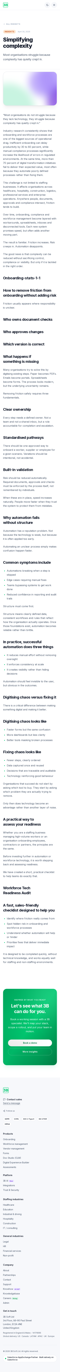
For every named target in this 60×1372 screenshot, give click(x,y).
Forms (6, 1153)
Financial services (12, 1251)
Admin (6, 1303)
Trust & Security (11, 1190)
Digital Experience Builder (16, 1162)
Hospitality (8, 1218)
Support (7, 1284)
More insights (30, 1051)
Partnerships (9, 1275)
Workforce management (15, 1144)
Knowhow (11, 1289)
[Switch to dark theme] (47, 5)
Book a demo (30, 1043)
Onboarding (9, 1139)
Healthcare (8, 1205)
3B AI (8, 1180)
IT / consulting (10, 1228)
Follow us (10, 1111)
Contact (7, 1279)
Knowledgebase (11, 1293)
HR (4, 1246)
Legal (6, 1241)
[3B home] (5, 4)
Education (8, 1209)
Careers (10, 1298)
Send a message (11, 1103)
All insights (13, 24)
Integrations (9, 1185)
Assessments (9, 1167)
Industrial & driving (12, 1214)
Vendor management (13, 1148)
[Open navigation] (54, 5)
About (6, 1270)
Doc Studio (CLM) (12, 1158)
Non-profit (8, 1255)
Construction (9, 1223)
